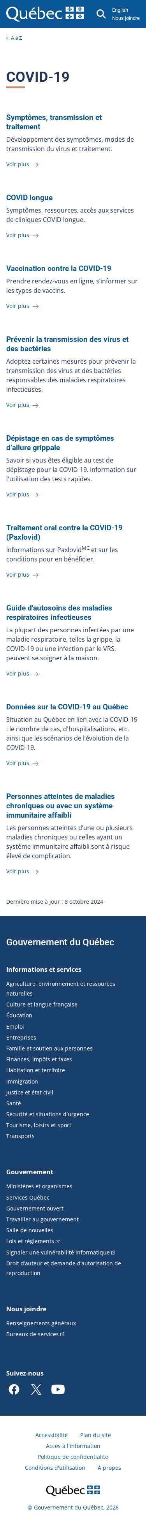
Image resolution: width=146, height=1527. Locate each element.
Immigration (22, 1081)
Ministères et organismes (39, 1186)
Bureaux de (32, 1334)
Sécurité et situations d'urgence (47, 1114)
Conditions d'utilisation (55, 1467)
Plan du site (95, 1435)
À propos (109, 1467)
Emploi (15, 1026)
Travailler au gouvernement (42, 1219)
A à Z (16, 37)
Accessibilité (51, 1435)
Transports (20, 1136)
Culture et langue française (41, 1004)
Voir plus (18, 164)
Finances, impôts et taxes (39, 1059)
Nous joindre (126, 18)
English (120, 10)
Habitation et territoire (35, 1070)
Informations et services (43, 969)
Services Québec (27, 1197)
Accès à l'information (73, 1446)
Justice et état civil (29, 1092)
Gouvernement (29, 1172)
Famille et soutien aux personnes (49, 1048)
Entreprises (21, 1037)
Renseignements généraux (41, 1323)
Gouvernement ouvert (34, 1208)
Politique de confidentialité (73, 1456)
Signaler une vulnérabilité (58, 1252)
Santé (13, 1103)
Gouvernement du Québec (60, 942)
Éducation (19, 1015)
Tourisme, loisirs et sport (38, 1125)
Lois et (30, 1241)
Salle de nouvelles (29, 1230)
